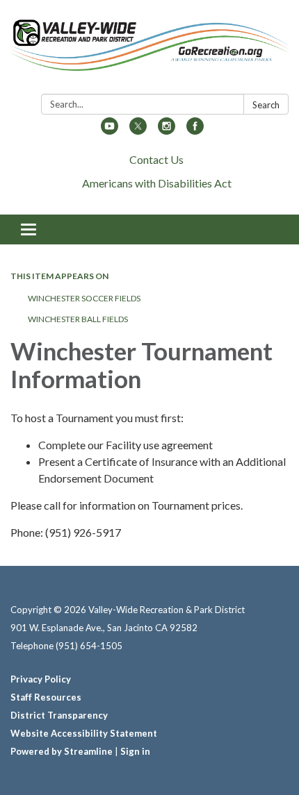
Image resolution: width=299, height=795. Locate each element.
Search (266, 104)
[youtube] (109, 130)
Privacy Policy (40, 679)
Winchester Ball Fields (78, 319)
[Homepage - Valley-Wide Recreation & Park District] (149, 50)
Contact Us (156, 159)
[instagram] (166, 130)
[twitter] (138, 130)
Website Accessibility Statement (83, 733)
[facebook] (195, 130)
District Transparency (59, 715)
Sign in (135, 751)
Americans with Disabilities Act (157, 183)
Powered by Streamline (61, 751)
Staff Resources (45, 697)
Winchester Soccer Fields (84, 298)
